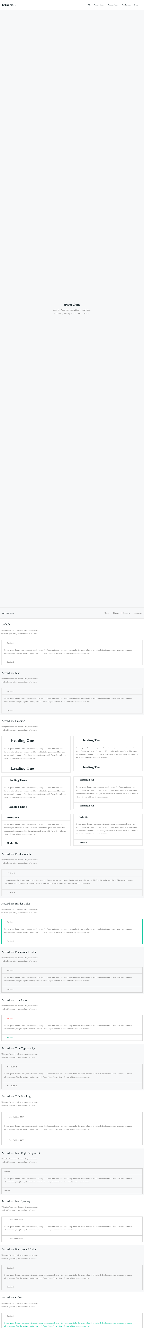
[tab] (72, 643)
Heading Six (83, 817)
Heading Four (87, 779)
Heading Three (18, 780)
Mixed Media (113, 5)
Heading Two (91, 740)
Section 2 (10, 662)
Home (106, 613)
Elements (116, 613)
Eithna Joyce (9, 5)
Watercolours (99, 5)
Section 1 (10, 643)
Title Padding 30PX (16, 1117)
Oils (89, 5)
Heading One (22, 740)
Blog (136, 5)
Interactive (126, 613)
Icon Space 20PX (16, 1220)
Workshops (126, 5)
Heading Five (13, 817)
